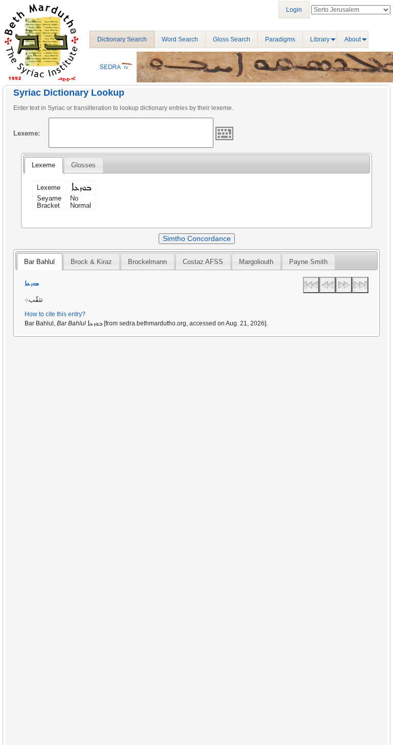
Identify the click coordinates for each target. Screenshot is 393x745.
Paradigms (280, 39)
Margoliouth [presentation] (256, 262)
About (352, 39)
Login (294, 9)
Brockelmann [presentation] (147, 262)
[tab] (43, 165)
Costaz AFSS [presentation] (203, 262)
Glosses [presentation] (83, 165)
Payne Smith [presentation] (308, 262)
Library (320, 39)
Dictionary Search (122, 39)
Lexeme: (26, 133)
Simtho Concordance (197, 238)
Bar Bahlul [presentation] (39, 262)
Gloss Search (231, 39)
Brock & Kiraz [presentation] (91, 262)
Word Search (180, 39)
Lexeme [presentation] (43, 165)
